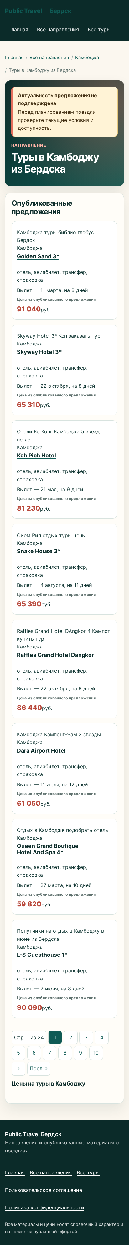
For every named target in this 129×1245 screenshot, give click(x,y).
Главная (18, 29)
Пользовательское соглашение (43, 1190)
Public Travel (38, 10)
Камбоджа (87, 57)
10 (96, 1053)
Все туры (99, 29)
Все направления (58, 29)
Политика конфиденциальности (44, 1207)
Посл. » (39, 1068)
